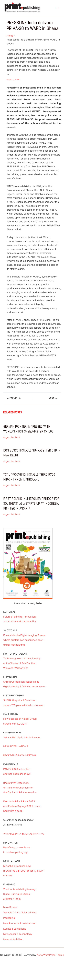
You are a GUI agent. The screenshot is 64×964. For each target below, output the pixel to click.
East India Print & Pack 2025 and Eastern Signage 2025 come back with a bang (21, 806)
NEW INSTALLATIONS (15, 746)
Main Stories (10, 907)
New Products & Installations (19, 923)
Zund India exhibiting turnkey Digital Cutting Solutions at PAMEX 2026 (19, 894)
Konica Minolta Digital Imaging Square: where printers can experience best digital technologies (24, 640)
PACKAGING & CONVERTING (19, 755)
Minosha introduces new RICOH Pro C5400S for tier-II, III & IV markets (23, 871)
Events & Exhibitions (14, 928)
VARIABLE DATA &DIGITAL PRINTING (23, 833)
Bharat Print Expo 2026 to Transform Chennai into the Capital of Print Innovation (20, 787)
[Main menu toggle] (57, 8)
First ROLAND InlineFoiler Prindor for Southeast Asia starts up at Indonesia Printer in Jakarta (31, 503)
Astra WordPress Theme (50, 955)
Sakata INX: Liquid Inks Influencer (21, 737)
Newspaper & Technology (17, 934)
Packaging (9, 917)
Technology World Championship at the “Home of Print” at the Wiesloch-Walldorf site (22, 663)
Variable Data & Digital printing (19, 912)
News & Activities (12, 939)
